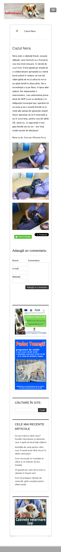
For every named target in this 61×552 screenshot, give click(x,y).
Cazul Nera (21, 48)
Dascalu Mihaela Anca (35, 137)
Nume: (15, 260)
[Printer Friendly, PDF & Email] (23, 238)
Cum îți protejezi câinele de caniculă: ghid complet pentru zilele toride (29, 481)
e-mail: (15, 268)
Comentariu (34, 260)
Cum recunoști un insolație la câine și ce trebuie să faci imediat (29, 461)
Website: (16, 277)
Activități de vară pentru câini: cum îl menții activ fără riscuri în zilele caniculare (30, 450)
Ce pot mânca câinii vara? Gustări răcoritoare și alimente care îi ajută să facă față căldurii (30, 438)
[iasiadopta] (18, 31)
